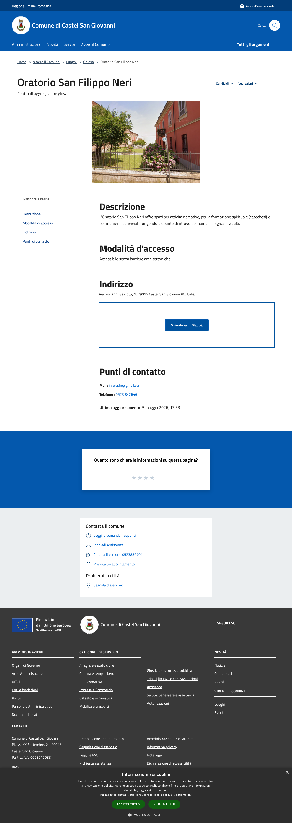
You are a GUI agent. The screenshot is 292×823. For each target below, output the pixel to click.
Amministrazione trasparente (170, 738)
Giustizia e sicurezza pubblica (169, 670)
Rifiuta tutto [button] (164, 804)
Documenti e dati (25, 714)
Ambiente (154, 687)
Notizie (219, 665)
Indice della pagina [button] (36, 199)
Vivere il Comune (46, 62)
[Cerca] (274, 25)
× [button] (287, 772)
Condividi (222, 83)
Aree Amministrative (28, 673)
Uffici (16, 681)
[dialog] (146, 795)
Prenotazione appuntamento (101, 738)
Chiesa (88, 62)
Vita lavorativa (90, 681)
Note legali (155, 755)
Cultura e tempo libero (96, 673)
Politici (17, 698)
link (190, 795)
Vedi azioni (245, 83)
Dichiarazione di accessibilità (169, 763)
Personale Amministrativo (32, 706)
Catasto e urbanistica (95, 698)
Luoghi (71, 62)
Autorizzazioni (158, 703)
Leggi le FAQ (89, 755)
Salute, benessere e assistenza (170, 695)
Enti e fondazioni (25, 690)
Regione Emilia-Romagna (31, 6)
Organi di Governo (26, 665)
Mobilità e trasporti (94, 706)
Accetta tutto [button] (128, 804)
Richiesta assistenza (95, 763)
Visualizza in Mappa (187, 325)
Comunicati (223, 673)
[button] (146, 815)
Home (21, 62)
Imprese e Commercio (96, 690)
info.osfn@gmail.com (125, 385)
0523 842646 (126, 394)
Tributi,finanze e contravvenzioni (172, 678)
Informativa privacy (162, 747)
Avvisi (219, 681)
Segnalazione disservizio (98, 747)
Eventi (219, 712)
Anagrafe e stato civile (96, 665)
